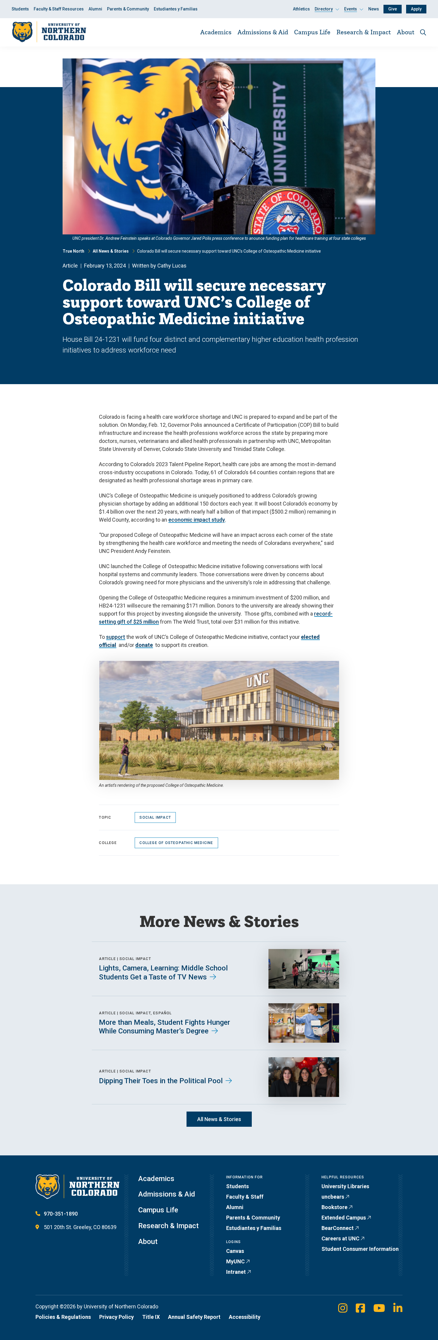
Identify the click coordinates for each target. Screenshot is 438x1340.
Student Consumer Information (360, 1249)
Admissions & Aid (262, 32)
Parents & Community (128, 9)
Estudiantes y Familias (176, 9)
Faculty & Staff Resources (59, 9)
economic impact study (196, 520)
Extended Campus (343, 1217)
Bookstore (334, 1207)
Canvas (235, 1251)
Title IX (151, 1317)
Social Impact (155, 817)
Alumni (95, 9)
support (115, 637)
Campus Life (312, 32)
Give (392, 9)
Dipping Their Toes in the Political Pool (161, 1081)
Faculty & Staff (244, 1197)
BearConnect (337, 1228)
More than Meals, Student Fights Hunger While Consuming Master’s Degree (164, 1026)
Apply (416, 9)
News (373, 9)
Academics (216, 32)
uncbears (332, 1197)
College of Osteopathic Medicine (176, 843)
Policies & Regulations (63, 1317)
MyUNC (235, 1261)
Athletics (301, 9)
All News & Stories (111, 251)
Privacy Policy (116, 1317)
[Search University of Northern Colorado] (423, 32)
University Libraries (345, 1186)
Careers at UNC (340, 1238)
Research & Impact (363, 32)
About (405, 32)
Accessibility (244, 1317)
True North (73, 251)
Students (20, 9)
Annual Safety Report (194, 1317)
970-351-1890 (61, 1214)
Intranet (236, 1272)
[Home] (49, 32)
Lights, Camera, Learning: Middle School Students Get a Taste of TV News (163, 972)
